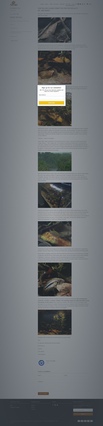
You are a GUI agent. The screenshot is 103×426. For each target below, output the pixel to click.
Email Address (42, 95)
